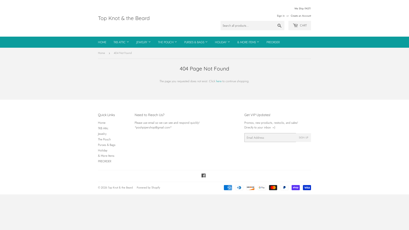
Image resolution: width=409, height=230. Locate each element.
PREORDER (273, 42)
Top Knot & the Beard (124, 18)
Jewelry (142, 42)
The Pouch (166, 42)
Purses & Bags (194, 42)
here (219, 81)
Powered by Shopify (148, 187)
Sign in (281, 15)
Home (102, 42)
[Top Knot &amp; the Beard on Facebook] (203, 176)
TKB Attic (120, 42)
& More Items (247, 42)
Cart (303, 25)
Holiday (221, 42)
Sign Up (303, 137)
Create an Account (301, 15)
